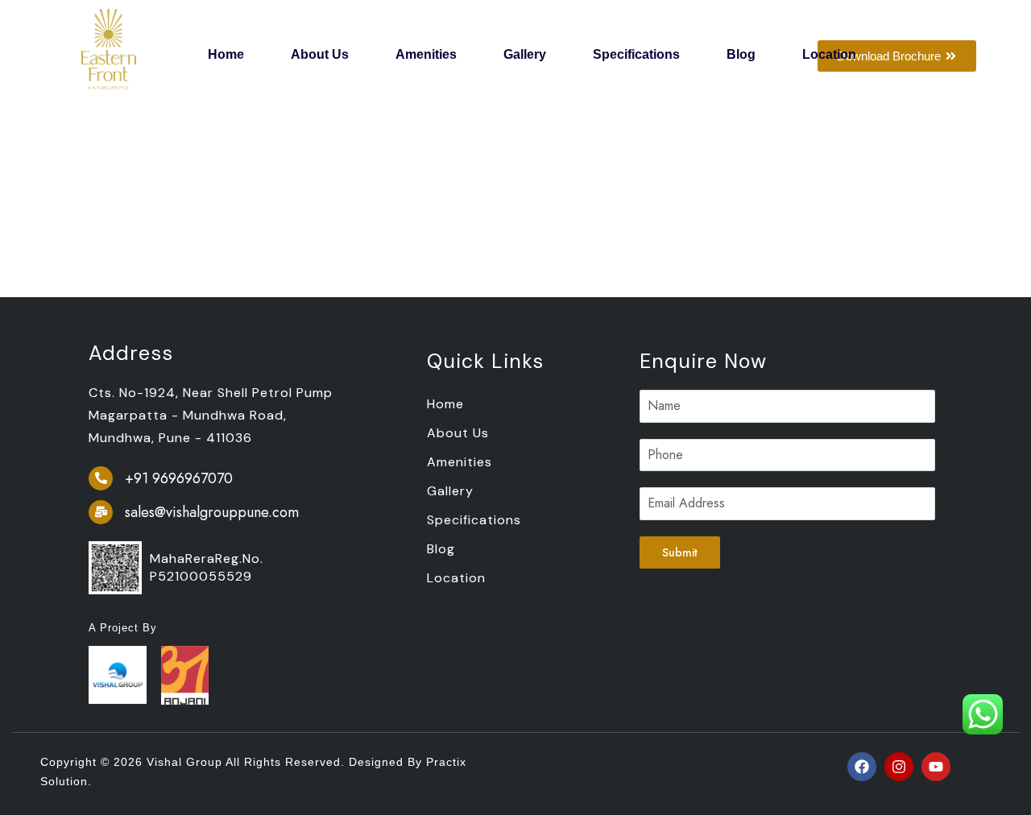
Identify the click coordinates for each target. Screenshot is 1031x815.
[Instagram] (898, 766)
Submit (680, 552)
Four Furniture (132, 133)
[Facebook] (861, 766)
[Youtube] (935, 766)
